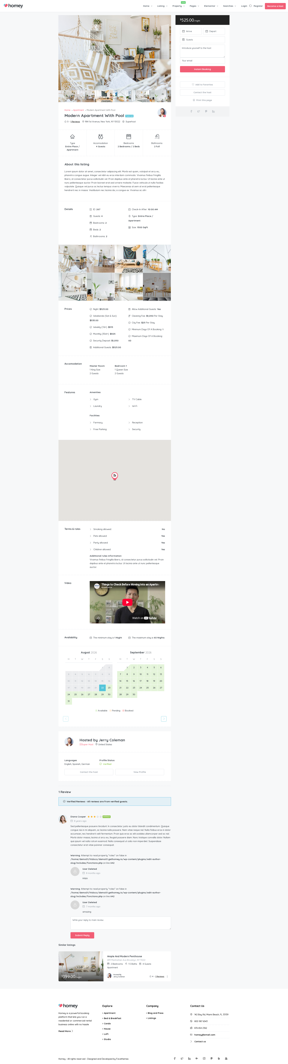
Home (146, 6)
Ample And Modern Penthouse (124, 956)
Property (177, 6)
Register (258, 6)
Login (244, 6)
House (107, 1028)
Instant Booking (202, 69)
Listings (152, 1018)
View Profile (140, 772)
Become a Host (275, 6)
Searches (228, 6)
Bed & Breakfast (112, 1018)
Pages (193, 6)
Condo (107, 1023)
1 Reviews (75, 121)
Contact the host (89, 772)
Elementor (209, 6)
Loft (106, 1034)
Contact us (200, 1041)
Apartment (110, 1013)
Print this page (204, 100)
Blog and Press (155, 1013)
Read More (64, 1031)
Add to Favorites (204, 84)
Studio (107, 1039)
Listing (161, 6)
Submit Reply (82, 935)
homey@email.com (204, 1034)
